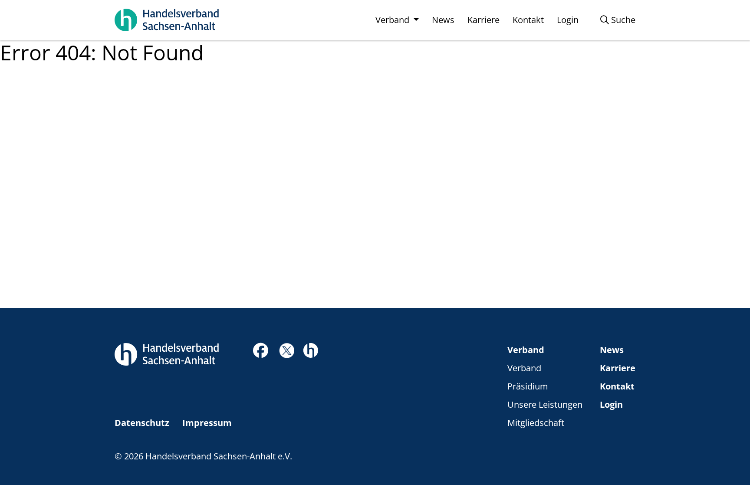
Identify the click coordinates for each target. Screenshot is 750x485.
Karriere (617, 368)
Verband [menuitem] (393, 20)
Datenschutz (142, 423)
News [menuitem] (443, 20)
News (612, 350)
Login (611, 404)
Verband (525, 350)
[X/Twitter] (286, 350)
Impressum (207, 423)
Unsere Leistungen (544, 404)
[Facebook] (260, 353)
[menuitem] (618, 20)
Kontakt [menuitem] (528, 20)
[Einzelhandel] (310, 349)
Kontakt (617, 386)
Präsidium (527, 386)
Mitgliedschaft (535, 423)
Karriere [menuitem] (483, 20)
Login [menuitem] (568, 20)
